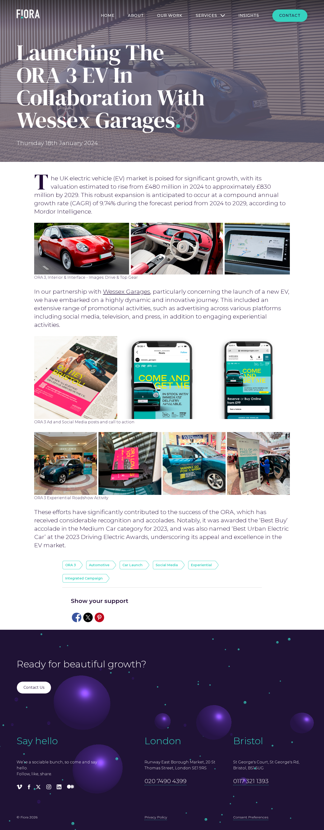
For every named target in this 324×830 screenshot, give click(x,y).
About (136, 15)
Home (108, 15)
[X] (38, 787)
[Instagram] (48, 787)
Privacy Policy (155, 817)
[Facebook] (29, 787)
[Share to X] (88, 617)
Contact (290, 15)
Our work (169, 15)
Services (206, 16)
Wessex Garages (126, 291)
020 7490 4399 (165, 780)
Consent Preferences (250, 817)
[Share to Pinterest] (99, 617)
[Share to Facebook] (76, 617)
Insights (248, 15)
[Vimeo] (19, 787)
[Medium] (70, 787)
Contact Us (33, 687)
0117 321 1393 (250, 780)
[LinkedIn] (59, 787)
